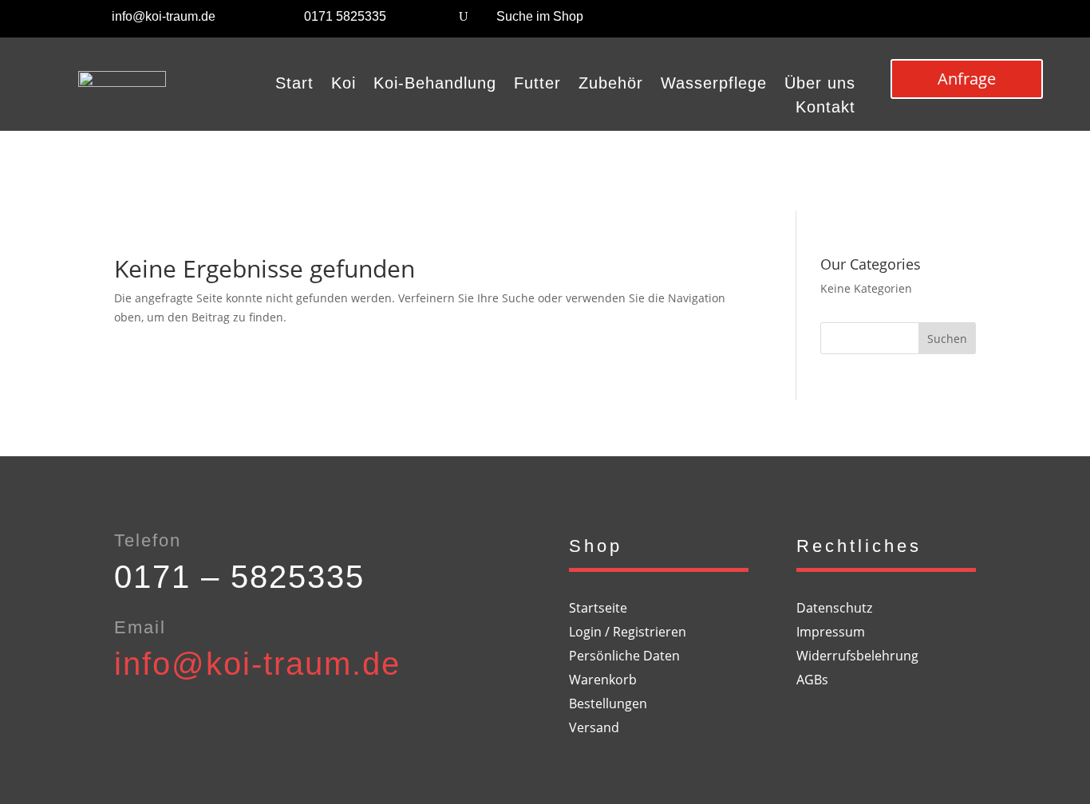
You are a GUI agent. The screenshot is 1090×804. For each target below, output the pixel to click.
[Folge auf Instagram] (999, 21)
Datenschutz (834, 609)
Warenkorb (603, 681)
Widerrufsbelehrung (857, 657)
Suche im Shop (539, 16)
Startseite (598, 609)
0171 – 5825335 (239, 576)
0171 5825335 (345, 16)
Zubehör (611, 84)
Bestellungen (608, 705)
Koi (343, 84)
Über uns (819, 84)
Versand (594, 729)
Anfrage (967, 78)
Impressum (830, 633)
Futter (537, 84)
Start (294, 84)
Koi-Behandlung (434, 84)
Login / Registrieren (627, 633)
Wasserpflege (714, 84)
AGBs (812, 681)
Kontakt (825, 108)
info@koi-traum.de (163, 16)
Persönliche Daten (624, 657)
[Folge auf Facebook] (967, 21)
